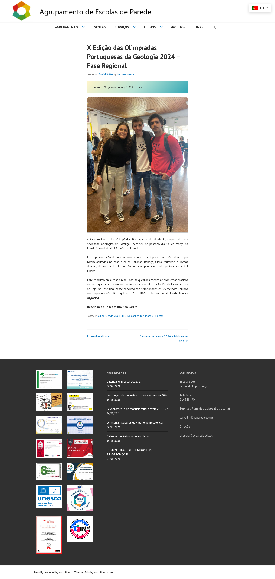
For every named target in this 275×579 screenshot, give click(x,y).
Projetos (177, 27)
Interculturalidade (98, 336)
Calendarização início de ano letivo (128, 436)
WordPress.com (103, 572)
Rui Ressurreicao (126, 74)
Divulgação (146, 316)
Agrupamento (66, 27)
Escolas (99, 27)
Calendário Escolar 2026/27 (124, 381)
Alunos (149, 27)
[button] (214, 27)
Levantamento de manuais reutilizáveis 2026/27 (137, 409)
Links (198, 27)
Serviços (122, 27)
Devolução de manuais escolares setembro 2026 (137, 395)
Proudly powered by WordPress (53, 572)
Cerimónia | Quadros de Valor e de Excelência (135, 422)
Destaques (133, 316)
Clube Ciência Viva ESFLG (112, 316)
